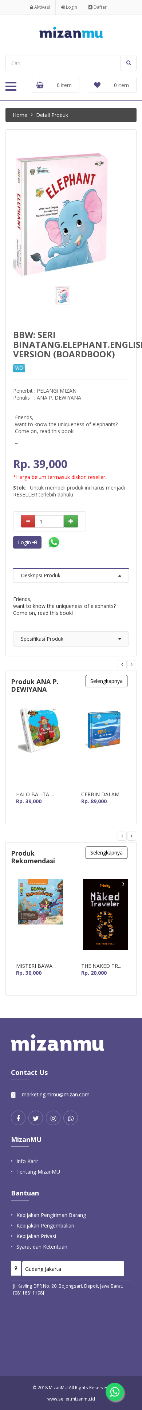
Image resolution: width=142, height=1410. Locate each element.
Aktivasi (41, 7)
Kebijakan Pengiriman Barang (51, 1214)
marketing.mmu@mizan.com (56, 1094)
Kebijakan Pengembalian (45, 1225)
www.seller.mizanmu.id (71, 1399)
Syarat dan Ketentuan (41, 1246)
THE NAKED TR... (101, 966)
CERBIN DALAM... (102, 794)
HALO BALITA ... (35, 794)
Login (71, 7)
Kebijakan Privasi (36, 1236)
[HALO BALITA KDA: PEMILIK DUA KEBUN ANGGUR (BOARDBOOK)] (39, 746)
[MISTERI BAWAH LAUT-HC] (39, 918)
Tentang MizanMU (38, 1171)
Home (20, 114)
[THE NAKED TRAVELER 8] (104, 918)
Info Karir (27, 1161)
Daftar (99, 7)
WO (19, 368)
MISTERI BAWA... (36, 966)
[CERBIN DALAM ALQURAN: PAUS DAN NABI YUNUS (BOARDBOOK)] (104, 746)
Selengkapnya (106, 680)
